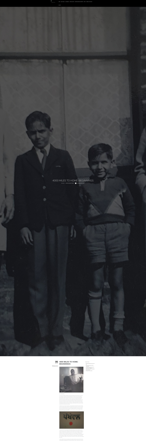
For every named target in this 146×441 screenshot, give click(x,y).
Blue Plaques (62, 1)
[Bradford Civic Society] (54, 1)
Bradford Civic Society (81, 183)
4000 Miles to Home (55, 366)
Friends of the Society (89, 1)
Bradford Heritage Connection (79, 1)
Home (59, 1)
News (84, 1)
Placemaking (67, 1)
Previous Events (72, 1)
